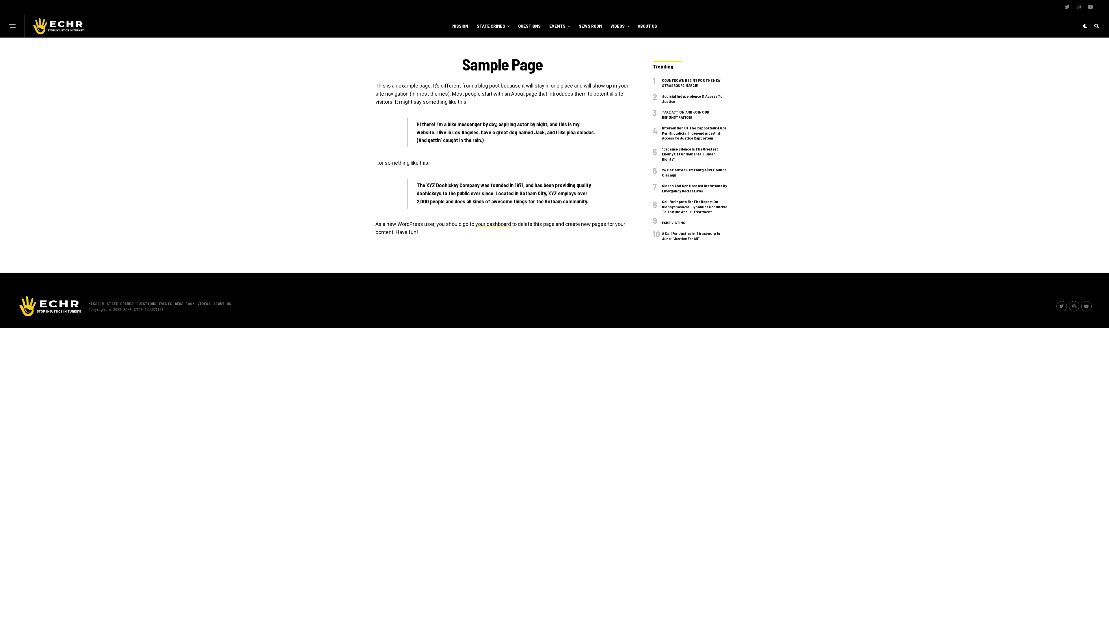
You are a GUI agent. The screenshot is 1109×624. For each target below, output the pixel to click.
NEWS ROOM (590, 26)
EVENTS (557, 26)
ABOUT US (647, 26)
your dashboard (493, 224)
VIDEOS (618, 26)
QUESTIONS (529, 26)
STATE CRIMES (491, 26)
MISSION (460, 26)
